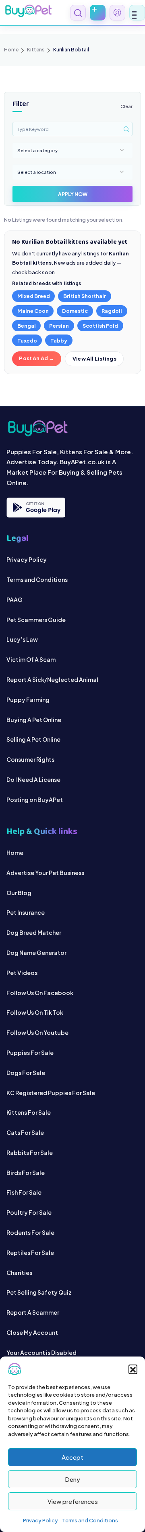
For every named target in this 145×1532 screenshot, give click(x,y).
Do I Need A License (33, 779)
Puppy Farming (28, 699)
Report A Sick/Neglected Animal (52, 679)
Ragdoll (112, 311)
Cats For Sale (25, 1132)
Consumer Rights (30, 759)
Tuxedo (27, 340)
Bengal (26, 325)
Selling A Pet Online (33, 739)
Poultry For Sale (29, 1212)
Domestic (75, 311)
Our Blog (18, 892)
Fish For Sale (23, 1192)
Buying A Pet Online (33, 719)
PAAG (14, 599)
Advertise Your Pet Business (45, 872)
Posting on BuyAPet (34, 799)
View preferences (73, 1501)
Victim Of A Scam (31, 659)
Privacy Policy (40, 1520)
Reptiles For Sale (30, 1252)
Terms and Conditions (90, 1520)
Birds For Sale (25, 1172)
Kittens (36, 50)
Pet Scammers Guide (36, 619)
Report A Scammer (32, 1312)
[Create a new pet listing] (98, 12)
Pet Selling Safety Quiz (39, 1292)
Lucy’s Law (22, 639)
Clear (126, 106)
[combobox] (72, 150)
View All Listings (94, 358)
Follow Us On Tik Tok (34, 1012)
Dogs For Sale (25, 1072)
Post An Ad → (36, 358)
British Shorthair (84, 296)
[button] (133, 1369)
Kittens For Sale (28, 1112)
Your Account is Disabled (41, 1352)
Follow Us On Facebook (39, 992)
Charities (19, 1272)
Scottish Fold (100, 325)
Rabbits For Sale (29, 1152)
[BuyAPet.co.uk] (28, 10)
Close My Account (32, 1332)
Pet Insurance (25, 912)
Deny (72, 1479)
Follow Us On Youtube (37, 1032)
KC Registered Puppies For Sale (50, 1092)
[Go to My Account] (117, 12)
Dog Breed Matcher (33, 932)
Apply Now (72, 194)
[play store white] (35, 508)
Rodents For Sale (30, 1232)
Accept (72, 1457)
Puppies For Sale (30, 1052)
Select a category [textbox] (37, 150)
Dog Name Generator (36, 952)
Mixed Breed (33, 296)
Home (11, 50)
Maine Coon (33, 311)
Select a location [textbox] (36, 172)
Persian (59, 325)
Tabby (58, 340)
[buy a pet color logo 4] (72, 428)
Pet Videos (21, 972)
